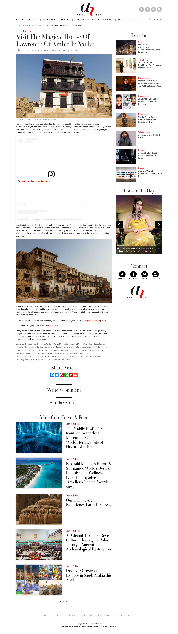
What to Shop (144, 132)
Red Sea (20, 350)
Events (141, 168)
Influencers (143, 114)
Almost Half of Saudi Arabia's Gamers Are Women (147, 155)
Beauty (31, 20)
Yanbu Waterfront (85, 344)
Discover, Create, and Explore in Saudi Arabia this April (89, 575)
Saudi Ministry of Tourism (27, 347)
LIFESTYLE (80, 20)
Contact (103, 615)
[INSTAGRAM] (155, 274)
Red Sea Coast (31, 350)
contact (135, 20)
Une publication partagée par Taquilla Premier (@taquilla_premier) (45, 219)
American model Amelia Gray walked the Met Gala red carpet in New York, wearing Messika (138, 249)
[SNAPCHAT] (122, 274)
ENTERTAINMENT (101, 20)
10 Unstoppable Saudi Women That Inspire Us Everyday (148, 101)
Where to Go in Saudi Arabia (29, 353)
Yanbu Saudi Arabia (68, 344)
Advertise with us (126, 615)
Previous (119, 224)
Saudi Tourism (99, 344)
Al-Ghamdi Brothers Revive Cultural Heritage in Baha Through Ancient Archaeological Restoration (89, 542)
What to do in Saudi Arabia (77, 353)
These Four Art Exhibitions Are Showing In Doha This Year (149, 65)
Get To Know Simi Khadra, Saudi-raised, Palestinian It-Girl (148, 119)
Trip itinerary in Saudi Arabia (58, 359)
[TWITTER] (144, 274)
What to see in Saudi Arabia (53, 353)
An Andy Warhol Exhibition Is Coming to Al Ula (150, 173)
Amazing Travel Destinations (69, 347)
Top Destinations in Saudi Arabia (54, 356)
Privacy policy (65, 615)
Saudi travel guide (67, 350)
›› (66, 601)
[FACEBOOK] (133, 274)
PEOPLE (63, 20)
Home (19, 20)
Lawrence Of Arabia (24, 344)
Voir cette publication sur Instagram (34, 181)
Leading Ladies (144, 78)
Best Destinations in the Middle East (96, 347)
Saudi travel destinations (49, 350)
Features (141, 42)
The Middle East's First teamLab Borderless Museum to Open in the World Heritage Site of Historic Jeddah (85, 437)
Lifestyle (25, 25)
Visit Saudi (97, 356)
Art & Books (143, 60)
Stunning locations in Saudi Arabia (31, 359)
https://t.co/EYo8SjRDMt (95, 321)
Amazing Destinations (47, 347)
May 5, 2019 (52, 325)
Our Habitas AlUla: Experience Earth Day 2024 (88, 502)
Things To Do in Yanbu (50, 344)
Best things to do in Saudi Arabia (89, 350)
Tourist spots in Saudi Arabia (80, 356)
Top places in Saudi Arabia (28, 356)
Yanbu (36, 344)
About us (86, 615)
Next (158, 224)
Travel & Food (35, 25)
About (121, 20)
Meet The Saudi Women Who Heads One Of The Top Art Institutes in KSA (149, 83)
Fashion (48, 20)
